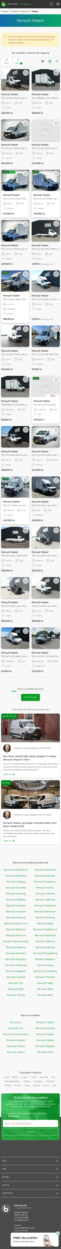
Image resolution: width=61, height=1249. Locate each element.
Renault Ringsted (15, 959)
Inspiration (7, 1193)
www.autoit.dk (21, 1230)
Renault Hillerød (45, 893)
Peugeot (38, 1081)
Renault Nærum (16, 935)
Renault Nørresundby (16, 941)
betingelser (13, 1116)
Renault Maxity (16, 1046)
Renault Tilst (15, 983)
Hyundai (44, 1077)
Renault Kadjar (45, 1034)
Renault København (16, 923)
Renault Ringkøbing (45, 953)
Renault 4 (16, 1022)
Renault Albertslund (16, 869)
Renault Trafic (45, 1052)
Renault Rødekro (45, 959)
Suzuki (17, 1085)
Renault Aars (45, 995)
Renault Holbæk (16, 905)
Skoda (8, 1085)
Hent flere (30, 697)
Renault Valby (45, 983)
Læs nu (7, 774)
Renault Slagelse (16, 971)
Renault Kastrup (16, 917)
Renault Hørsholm (45, 911)
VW (54, 1085)
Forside (4, 11)
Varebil (14, 11)
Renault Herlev (45, 887)
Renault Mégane (45, 1046)
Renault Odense (45, 941)
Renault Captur (45, 1022)
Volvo (46, 1085)
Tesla (27, 1085)
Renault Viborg (16, 995)
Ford (33, 1077)
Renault (25, 11)
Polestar (50, 1081)
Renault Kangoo (15, 1040)
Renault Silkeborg (16, 965)
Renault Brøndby (45, 875)
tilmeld (30, 1131)
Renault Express (45, 1028)
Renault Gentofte (15, 887)
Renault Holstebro (45, 905)
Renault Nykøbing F (45, 929)
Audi (6, 1077)
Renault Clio (16, 1028)
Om (4, 1161)
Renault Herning (16, 893)
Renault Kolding (45, 917)
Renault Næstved (45, 935)
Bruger (5, 1177)
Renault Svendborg (45, 971)
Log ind (53, 4)
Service (5, 1185)
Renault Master (45, 1040)
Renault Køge (45, 923)
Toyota (36, 1085)
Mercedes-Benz (12, 1081)
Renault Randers (16, 953)
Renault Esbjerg (15, 881)
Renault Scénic (16, 1052)
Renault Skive (45, 965)
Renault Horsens (16, 911)
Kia (53, 1077)
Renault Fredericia (45, 881)
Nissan (27, 1081)
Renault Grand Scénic (16, 1034)
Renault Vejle (16, 989)
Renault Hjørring (45, 899)
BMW (15, 1077)
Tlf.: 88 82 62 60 (21, 1220)
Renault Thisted (15, 977)
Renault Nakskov (16, 929)
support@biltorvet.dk (24, 1228)
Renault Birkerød (45, 869)
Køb (4, 1169)
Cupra (25, 1077)
